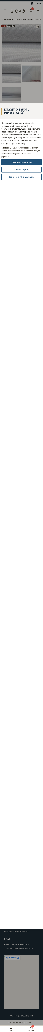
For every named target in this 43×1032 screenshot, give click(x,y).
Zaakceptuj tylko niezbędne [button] (21, 176)
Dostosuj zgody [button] (21, 169)
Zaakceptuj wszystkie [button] (22, 162)
